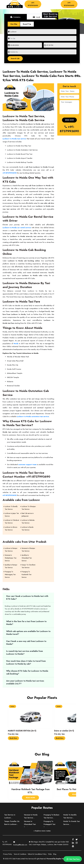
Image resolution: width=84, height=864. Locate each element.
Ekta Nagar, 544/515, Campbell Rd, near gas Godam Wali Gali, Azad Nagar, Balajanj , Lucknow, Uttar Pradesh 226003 (49, 843)
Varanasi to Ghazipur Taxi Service (28, 549)
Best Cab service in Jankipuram (28, 514)
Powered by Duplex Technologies (59, 859)
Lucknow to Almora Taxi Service (11, 528)
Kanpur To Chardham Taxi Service (28, 566)
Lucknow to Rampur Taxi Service (11, 549)
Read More (30, 794)
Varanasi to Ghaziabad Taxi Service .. (30, 824)
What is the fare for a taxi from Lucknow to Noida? (26, 623)
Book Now (13, 738)
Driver (45, 5)
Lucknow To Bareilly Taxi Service (11, 507)
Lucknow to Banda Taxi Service (27, 528)
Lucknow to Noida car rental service (17, 227)
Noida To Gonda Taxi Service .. (71, 822)
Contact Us (47, 7)
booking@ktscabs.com (20, 845)
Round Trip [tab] (27, 24)
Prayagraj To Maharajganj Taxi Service (10, 574)
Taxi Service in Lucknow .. (9, 816)
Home (45, 3)
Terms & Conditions (20, 854)
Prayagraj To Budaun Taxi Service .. (51, 816)
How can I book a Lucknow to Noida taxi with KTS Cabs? (27, 597)
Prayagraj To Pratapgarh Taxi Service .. (49, 824)
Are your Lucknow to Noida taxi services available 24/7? (25, 682)
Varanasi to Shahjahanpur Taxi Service (10, 558)
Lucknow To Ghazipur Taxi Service (29, 507)
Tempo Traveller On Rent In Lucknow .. (11, 822)
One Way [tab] (13, 24)
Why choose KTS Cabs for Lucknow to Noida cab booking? (27, 672)
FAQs (50, 854)
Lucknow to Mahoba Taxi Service (28, 521)
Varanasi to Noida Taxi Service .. (30, 816)
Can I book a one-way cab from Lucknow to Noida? (26, 642)
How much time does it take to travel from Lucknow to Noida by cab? (26, 662)
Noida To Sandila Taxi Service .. (69, 816)
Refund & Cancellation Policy (37, 854)
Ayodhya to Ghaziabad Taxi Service (27, 558)
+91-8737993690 (33, 4)
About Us (54, 3)
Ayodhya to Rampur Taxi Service (11, 566)
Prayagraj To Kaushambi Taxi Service (26, 574)
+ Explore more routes (42, 831)
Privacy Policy (7, 854)
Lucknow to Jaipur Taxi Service (12, 514)
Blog (54, 854)
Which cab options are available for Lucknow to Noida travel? (28, 633)
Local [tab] (36, 17)
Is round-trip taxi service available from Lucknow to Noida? (24, 652)
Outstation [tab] (15, 17)
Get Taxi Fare (74, 859)
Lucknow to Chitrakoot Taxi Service (12, 521)
